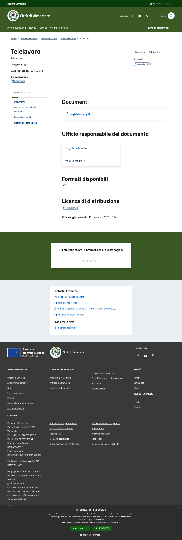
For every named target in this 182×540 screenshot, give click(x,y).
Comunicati (139, 382)
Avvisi (136, 388)
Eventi (137, 407)
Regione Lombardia (16, 3)
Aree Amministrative (17, 382)
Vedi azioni (153, 52)
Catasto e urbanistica (59, 388)
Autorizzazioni (98, 388)
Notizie (137, 377)
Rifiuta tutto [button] (102, 528)
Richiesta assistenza (59, 438)
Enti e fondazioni (15, 393)
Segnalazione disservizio (61, 428)
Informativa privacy (101, 433)
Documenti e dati (49, 38)
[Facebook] (132, 16)
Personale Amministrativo (20, 403)
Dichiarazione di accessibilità (105, 444)
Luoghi (137, 402)
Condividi (139, 52)
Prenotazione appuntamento (63, 423)
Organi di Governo (16, 377)
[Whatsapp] (146, 16)
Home (13, 38)
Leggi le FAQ (55, 433)
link (118, 522)
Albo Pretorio (98, 428)
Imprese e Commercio (59, 382)
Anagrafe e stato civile (60, 377)
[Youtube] (139, 16)
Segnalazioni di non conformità (64, 444)
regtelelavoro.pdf (80, 114)
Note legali (97, 438)
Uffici (9, 388)
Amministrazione (29, 38)
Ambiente (96, 383)
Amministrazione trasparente (106, 423)
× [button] (179, 508)
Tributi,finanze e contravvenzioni (107, 378)
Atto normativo (68, 38)
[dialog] (91, 522)
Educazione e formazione (104, 373)
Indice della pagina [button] (22, 92)
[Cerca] (171, 15)
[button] (91, 535)
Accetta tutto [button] (80, 528)
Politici (10, 398)
